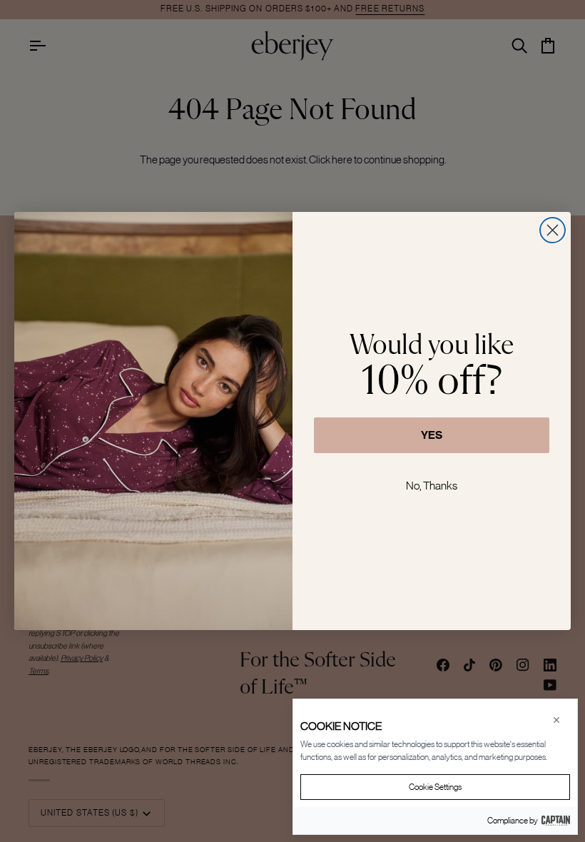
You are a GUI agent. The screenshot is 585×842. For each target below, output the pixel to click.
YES (431, 435)
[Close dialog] (552, 230)
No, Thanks (431, 485)
